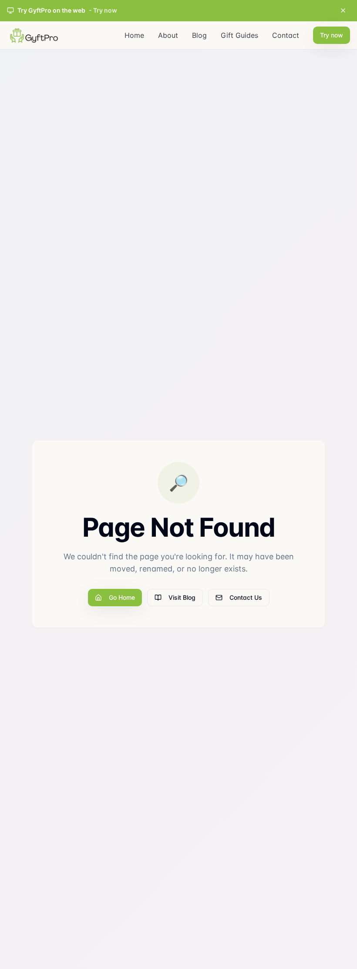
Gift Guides (239, 35)
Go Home (122, 597)
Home (134, 35)
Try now (331, 35)
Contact (285, 35)
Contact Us (245, 597)
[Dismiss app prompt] (343, 10)
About (168, 35)
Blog (199, 35)
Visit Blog (181, 597)
